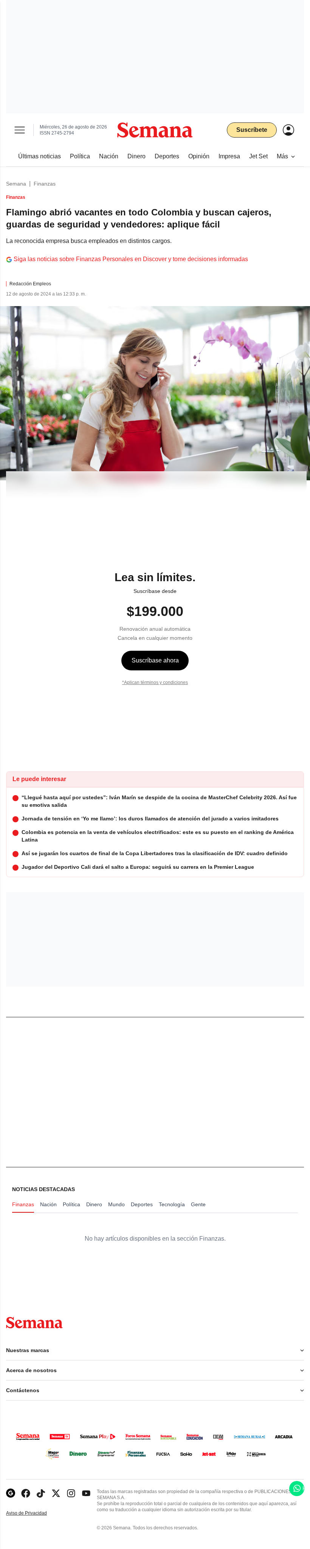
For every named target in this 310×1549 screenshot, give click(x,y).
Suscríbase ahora (155, 660)
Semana (16, 184)
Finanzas (45, 184)
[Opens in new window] (25, 1493)
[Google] (10, 1493)
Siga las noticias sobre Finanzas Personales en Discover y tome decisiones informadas (131, 259)
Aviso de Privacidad (34, 1513)
